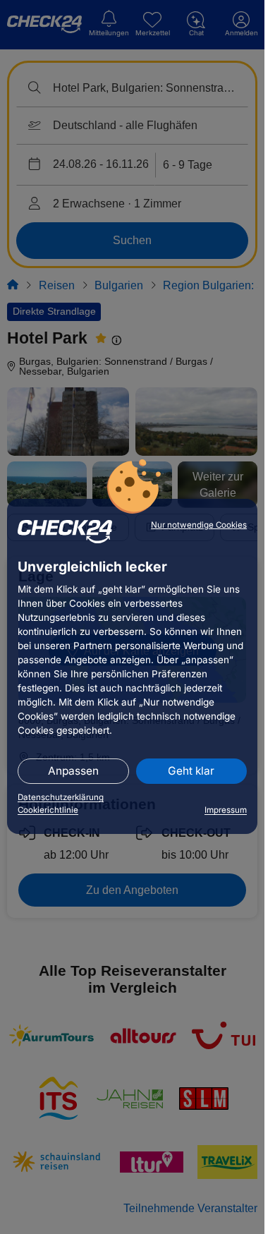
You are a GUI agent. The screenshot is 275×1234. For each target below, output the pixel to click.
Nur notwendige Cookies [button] (199, 525)
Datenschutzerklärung (61, 797)
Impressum (225, 810)
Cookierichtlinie (48, 810)
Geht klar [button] (191, 771)
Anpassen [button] (73, 771)
